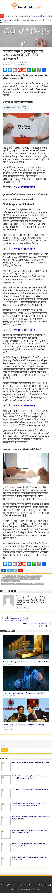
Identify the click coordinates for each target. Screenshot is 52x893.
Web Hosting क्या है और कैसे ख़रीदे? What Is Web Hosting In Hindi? (17, 618)
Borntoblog (45, 885)
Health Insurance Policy (10, 581)
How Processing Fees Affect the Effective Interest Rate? (26, 661)
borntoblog (8, 63)
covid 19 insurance (34, 576)
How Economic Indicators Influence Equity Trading (24, 693)
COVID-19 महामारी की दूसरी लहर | (30, 578)
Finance (10, 20)
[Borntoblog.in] (26, 6)
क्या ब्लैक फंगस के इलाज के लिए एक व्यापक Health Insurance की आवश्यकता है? (22, 584)
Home (4, 20)
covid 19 (22, 576)
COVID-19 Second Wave (10, 578)
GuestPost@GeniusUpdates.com (30, 889)
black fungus (10, 576)
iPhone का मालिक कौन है (24, 187)
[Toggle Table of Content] (23, 108)
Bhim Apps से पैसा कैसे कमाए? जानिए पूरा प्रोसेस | (35, 624)
